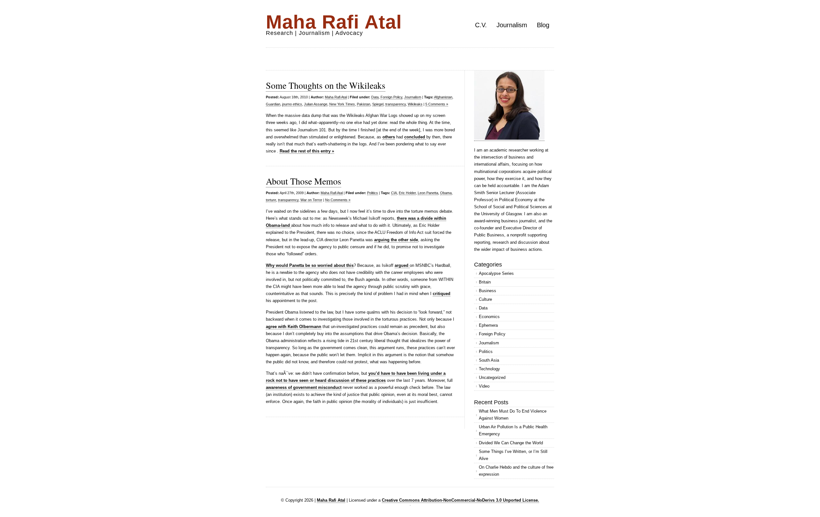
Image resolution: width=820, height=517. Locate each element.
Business (487, 290)
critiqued (441, 293)
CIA (394, 193)
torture (271, 200)
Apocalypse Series (496, 273)
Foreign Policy (391, 97)
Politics (372, 193)
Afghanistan (443, 97)
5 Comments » (436, 104)
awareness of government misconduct (303, 387)
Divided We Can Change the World (511, 442)
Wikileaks (415, 104)
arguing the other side (396, 239)
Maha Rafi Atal (334, 22)
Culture (485, 299)
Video (484, 386)
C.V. (481, 25)
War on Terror (311, 200)
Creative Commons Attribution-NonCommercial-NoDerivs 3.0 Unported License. (460, 500)
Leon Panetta (428, 193)
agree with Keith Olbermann (293, 326)
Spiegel (377, 104)
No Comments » (337, 200)
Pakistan (363, 104)
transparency (395, 104)
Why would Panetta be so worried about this (310, 265)
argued (402, 265)
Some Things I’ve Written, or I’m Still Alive (513, 455)
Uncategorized (492, 377)
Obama (446, 193)
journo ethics (292, 104)
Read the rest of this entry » (307, 151)
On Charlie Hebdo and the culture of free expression (516, 471)
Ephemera (488, 325)
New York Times (342, 104)
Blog (543, 25)
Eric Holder (407, 193)
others (388, 137)
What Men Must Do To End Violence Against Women (512, 415)
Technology (489, 368)
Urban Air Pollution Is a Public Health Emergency (513, 430)
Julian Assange (315, 104)
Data (375, 97)
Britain (485, 282)
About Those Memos (303, 181)
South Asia (489, 360)
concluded (415, 137)
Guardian (273, 104)
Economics (489, 316)
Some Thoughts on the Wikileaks (325, 85)
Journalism (511, 25)
